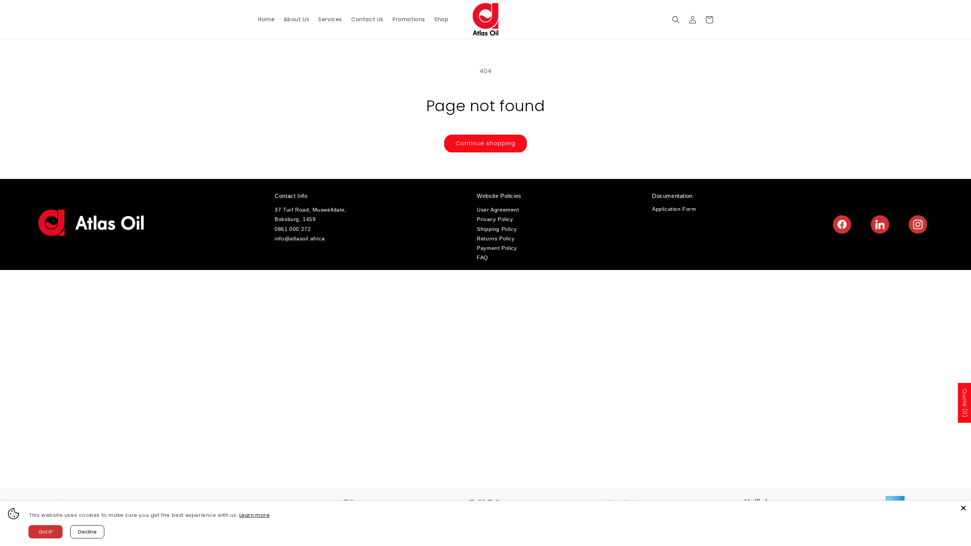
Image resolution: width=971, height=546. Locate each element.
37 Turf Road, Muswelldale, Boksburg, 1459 (310, 214)
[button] (676, 19)
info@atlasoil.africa (300, 238)
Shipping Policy (497, 229)
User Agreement (498, 210)
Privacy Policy (495, 219)
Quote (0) (964, 403)
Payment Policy (497, 248)
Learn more (254, 515)
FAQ (482, 257)
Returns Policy (495, 238)
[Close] (963, 508)
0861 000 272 (293, 229)
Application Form (674, 209)
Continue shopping (485, 143)
